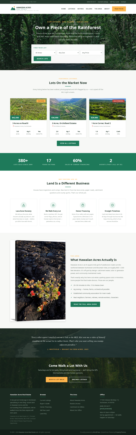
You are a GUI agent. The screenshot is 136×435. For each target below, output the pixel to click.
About (107, 9)
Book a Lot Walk (56, 379)
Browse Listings (79, 379)
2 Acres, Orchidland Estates (64, 123)
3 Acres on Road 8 (20, 123)
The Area (98, 9)
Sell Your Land (114, 2)
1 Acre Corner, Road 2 (101, 123)
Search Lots (42, 59)
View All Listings (68, 143)
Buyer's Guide (45, 404)
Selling (89, 9)
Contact (123, 2)
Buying (81, 9)
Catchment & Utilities (77, 407)
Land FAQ (43, 414)
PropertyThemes (120, 432)
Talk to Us (119, 9)
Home (63, 9)
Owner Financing (45, 407)
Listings (71, 9)
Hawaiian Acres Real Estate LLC (28, 432)
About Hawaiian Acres (77, 400)
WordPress (96, 432)
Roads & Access (75, 404)
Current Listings (103, 2)
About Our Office (76, 410)
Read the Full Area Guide (85, 304)
